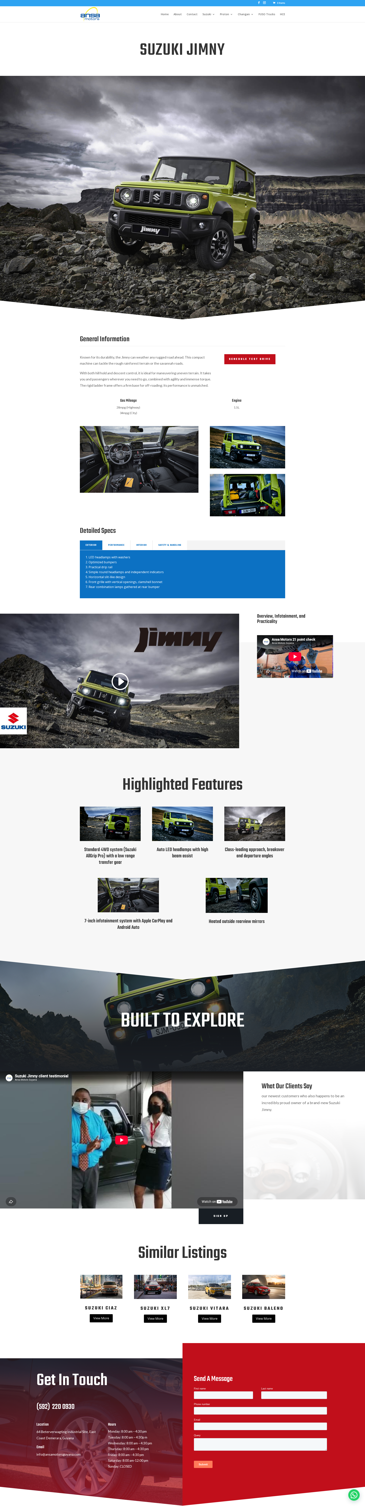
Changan (244, 14)
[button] (354, 1495)
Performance (116, 545)
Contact (192, 14)
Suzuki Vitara (209, 1308)
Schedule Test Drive (250, 359)
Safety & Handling (169, 545)
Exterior (91, 545)
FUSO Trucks (267, 14)
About (178, 14)
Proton (224, 14)
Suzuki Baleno (264, 1308)
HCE (282, 14)
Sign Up (221, 1216)
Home (165, 14)
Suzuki (206, 14)
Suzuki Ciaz (101, 1308)
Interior (141, 545)
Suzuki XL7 (155, 1308)
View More (101, 1318)
